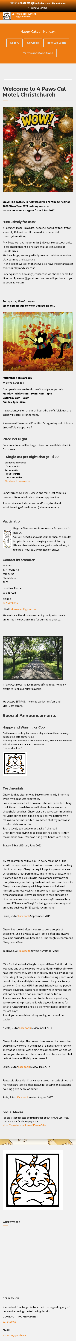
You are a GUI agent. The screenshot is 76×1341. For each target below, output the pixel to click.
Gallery (14, 42)
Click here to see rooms (16, 481)
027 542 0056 (10, 603)
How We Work (56, 42)
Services (33, 42)
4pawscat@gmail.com (24, 609)
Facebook (24, 916)
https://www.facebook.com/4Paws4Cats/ (24, 1125)
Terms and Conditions (38, 53)
